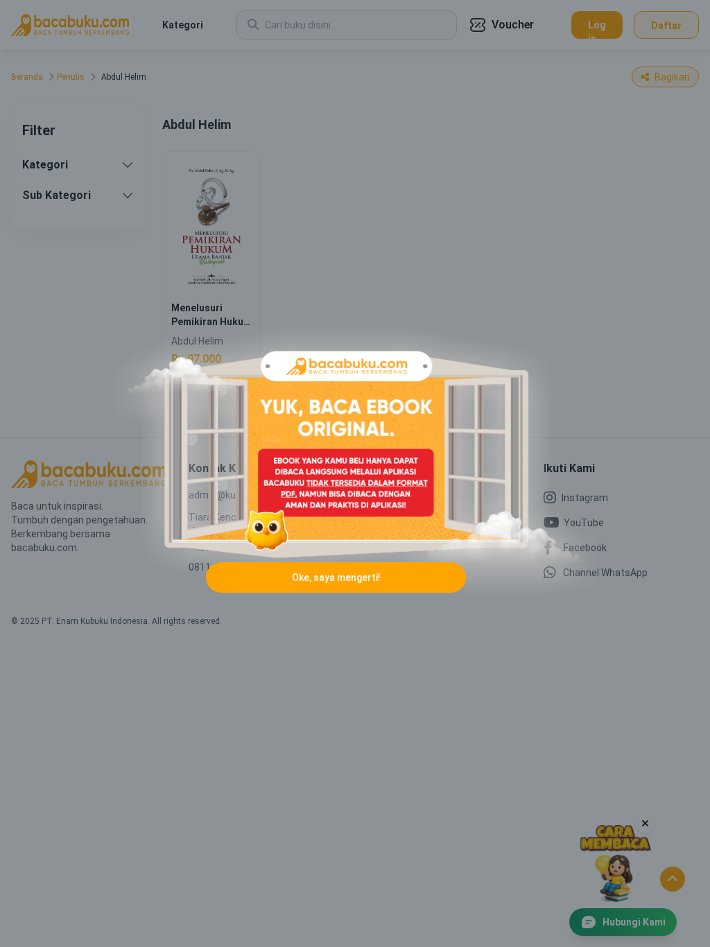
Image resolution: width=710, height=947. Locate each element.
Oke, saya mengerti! (336, 577)
